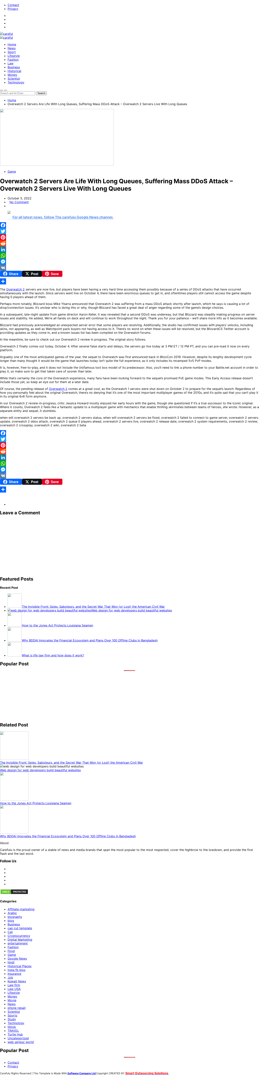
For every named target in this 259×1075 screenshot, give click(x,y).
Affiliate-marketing (21, 909)
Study (12, 1019)
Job (10, 977)
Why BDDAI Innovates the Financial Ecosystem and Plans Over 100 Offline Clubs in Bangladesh (68, 836)
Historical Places (19, 966)
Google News (17, 958)
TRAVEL (13, 1031)
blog (11, 920)
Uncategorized (18, 1038)
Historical (14, 71)
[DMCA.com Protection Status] (14, 893)
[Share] (129, 281)
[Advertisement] (114, 545)
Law (10, 63)
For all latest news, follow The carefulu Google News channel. (63, 217)
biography (15, 917)
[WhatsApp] (129, 256)
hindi (11, 962)
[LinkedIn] (129, 249)
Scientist (14, 78)
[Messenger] (129, 262)
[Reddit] (129, 243)
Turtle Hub (15, 1034)
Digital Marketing (20, 939)
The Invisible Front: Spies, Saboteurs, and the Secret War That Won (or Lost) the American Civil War (71, 762)
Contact (13, 5)
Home (12, 44)
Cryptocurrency (19, 936)
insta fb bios (16, 970)
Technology (16, 82)
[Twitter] (129, 231)
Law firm (14, 985)
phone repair (17, 1008)
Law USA (14, 989)
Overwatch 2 (15, 289)
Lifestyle (14, 56)
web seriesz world (21, 1042)
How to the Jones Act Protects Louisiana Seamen (35, 803)
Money (12, 75)
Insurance (14, 974)
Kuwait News (17, 981)
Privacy (13, 9)
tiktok (12, 1027)
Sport (12, 52)
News (12, 48)
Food (11, 951)
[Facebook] (129, 225)
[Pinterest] (129, 237)
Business (14, 67)
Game (12, 171)
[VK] (129, 268)
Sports (12, 1015)
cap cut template (20, 928)
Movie (12, 1000)
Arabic (12, 913)
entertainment (18, 943)
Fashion (13, 59)
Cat (10, 932)
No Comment (19, 202)
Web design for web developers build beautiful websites (40, 770)
